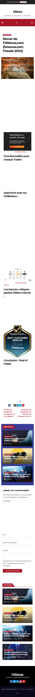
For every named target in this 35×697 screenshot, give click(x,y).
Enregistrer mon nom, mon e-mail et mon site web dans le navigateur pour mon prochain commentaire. (17, 563)
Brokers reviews (9, 650)
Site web (5, 550)
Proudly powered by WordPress (9, 689)
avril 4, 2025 (9, 620)
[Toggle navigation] (32, 22)
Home (17, 693)
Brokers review (7, 34)
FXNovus (17, 11)
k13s (17, 620)
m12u (21, 638)
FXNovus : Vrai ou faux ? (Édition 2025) (15, 439)
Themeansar (30, 689)
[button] (16, 22)
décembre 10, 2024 (11, 638)
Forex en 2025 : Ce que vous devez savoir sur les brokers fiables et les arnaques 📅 (17, 476)
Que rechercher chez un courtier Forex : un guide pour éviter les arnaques (16, 458)
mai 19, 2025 (9, 601)
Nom (4, 534)
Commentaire (7, 501)
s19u (16, 601)
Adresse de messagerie (10, 542)
